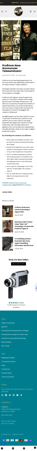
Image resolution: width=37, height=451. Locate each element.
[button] (13, 303)
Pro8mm (28, 185)
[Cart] (35, 11)
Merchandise (6, 342)
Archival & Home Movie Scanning (13, 338)
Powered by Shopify (18, 434)
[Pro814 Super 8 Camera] (16, 284)
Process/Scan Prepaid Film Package (15, 330)
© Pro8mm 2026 (5, 434)
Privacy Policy (6, 373)
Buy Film (4, 327)
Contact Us (5, 369)
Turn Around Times (8, 361)
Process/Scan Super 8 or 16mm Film (14, 334)
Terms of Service (7, 377)
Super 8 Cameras (8, 323)
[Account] (31, 11)
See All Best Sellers (18, 263)
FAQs (3, 365)
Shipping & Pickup (8, 358)
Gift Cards (5, 346)
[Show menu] (2, 11)
